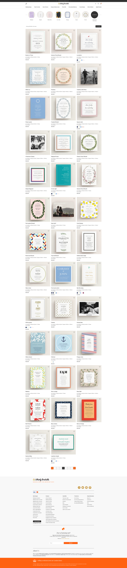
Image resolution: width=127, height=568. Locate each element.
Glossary (64, 501)
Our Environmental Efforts (79, 499)
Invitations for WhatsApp (50, 509)
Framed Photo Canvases (37, 512)
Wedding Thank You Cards (37, 499)
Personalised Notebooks (50, 514)
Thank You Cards (49, 501)
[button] (26, 15)
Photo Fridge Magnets (37, 509)
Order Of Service (49, 504)
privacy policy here (65, 538)
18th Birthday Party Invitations (51, 519)
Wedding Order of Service (37, 501)
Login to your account (66, 509)
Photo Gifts (35, 517)
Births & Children (49, 507)
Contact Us (89, 499)
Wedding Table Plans (36, 506)
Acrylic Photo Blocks (36, 507)
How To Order (65, 507)
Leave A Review (65, 504)
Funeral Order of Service (37, 504)
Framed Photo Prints (36, 511)
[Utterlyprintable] (63, 3)
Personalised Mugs (49, 512)
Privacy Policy (89, 504)
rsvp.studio (37, 521)
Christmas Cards (49, 511)
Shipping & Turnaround (67, 506)
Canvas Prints (35, 514)
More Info (27, 59)
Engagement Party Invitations (51, 517)
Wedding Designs (49, 499)
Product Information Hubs (50, 522)
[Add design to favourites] (48, 30)
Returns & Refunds (90, 506)
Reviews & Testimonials (67, 499)
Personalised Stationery (50, 506)
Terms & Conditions (90, 501)
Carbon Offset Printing (78, 501)
